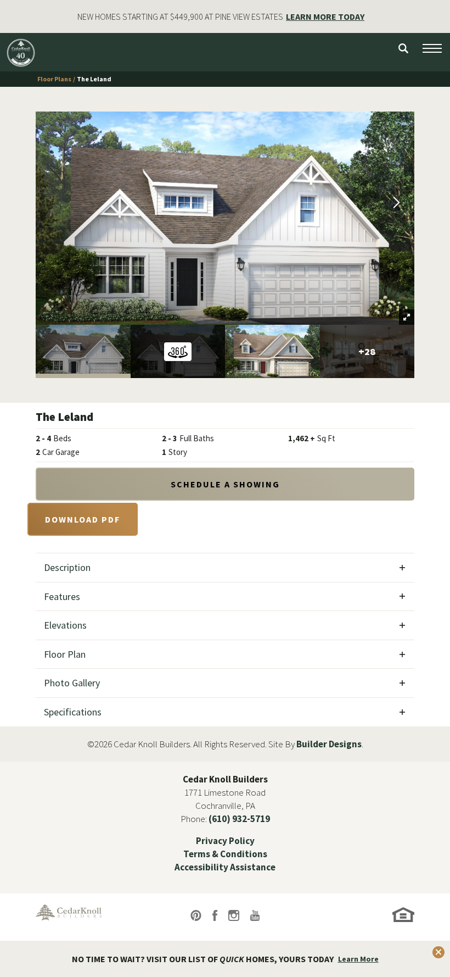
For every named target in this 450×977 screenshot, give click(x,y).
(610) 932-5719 (239, 819)
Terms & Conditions (225, 854)
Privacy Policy (225, 841)
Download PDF (82, 519)
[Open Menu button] (432, 48)
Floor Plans (54, 79)
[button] (403, 48)
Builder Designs (329, 744)
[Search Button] (403, 48)
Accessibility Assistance (225, 867)
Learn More (358, 959)
